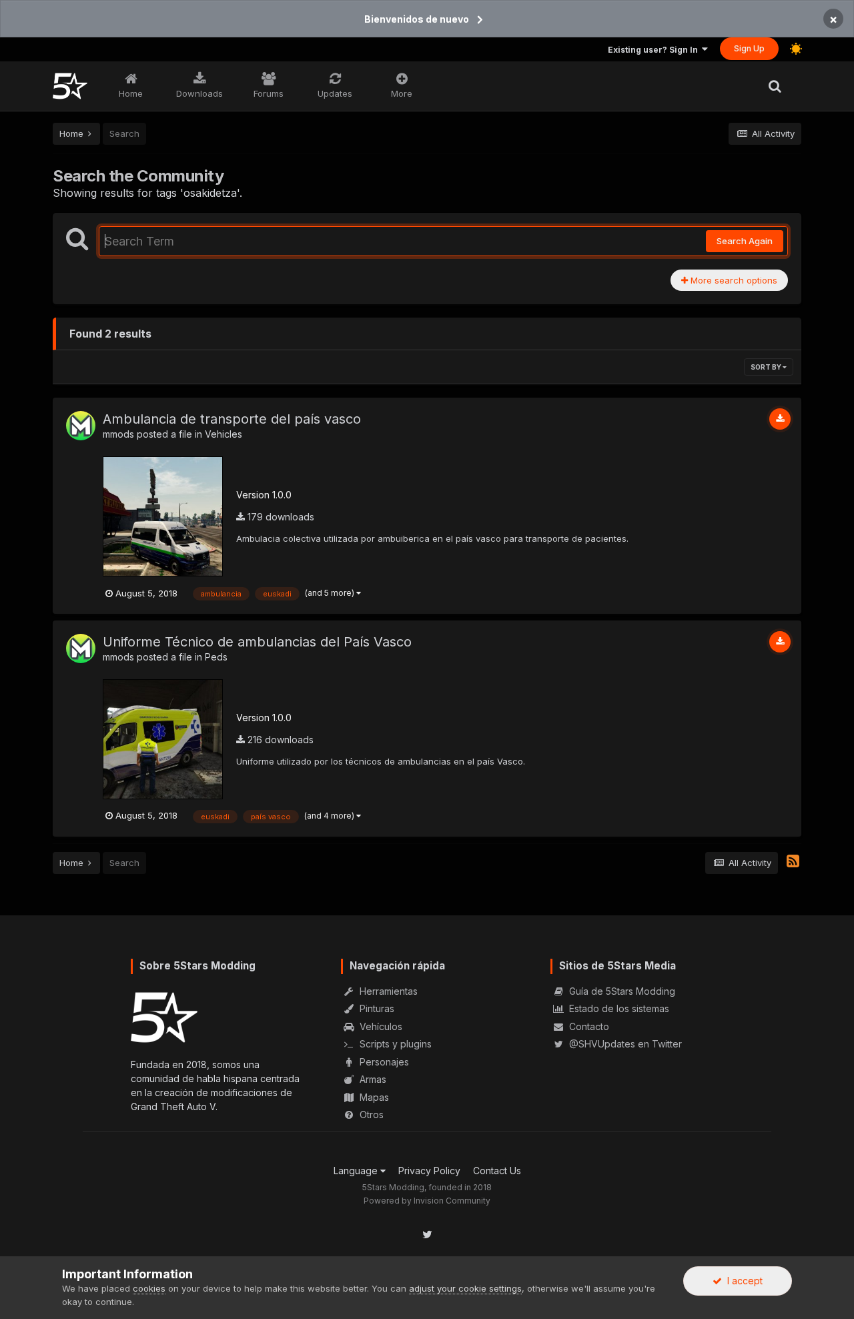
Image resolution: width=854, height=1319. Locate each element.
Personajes (383, 1061)
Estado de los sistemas (617, 1008)
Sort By (767, 367)
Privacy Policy (429, 1170)
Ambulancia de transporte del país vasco (232, 419)
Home (131, 93)
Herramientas (387, 991)
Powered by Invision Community (427, 1201)
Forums (269, 93)
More (401, 93)
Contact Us (497, 1170)
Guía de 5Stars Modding (620, 991)
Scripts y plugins (394, 1043)
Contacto (587, 1026)
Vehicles (223, 434)
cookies (149, 1288)
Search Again (745, 241)
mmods (118, 434)
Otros (370, 1114)
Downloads (199, 93)
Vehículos (379, 1026)
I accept (742, 1280)
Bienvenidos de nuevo (416, 19)
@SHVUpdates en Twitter (624, 1043)
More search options (732, 280)
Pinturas (375, 1008)
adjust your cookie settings (465, 1288)
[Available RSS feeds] (793, 861)
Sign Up (749, 48)
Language (357, 1170)
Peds (216, 657)
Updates (335, 93)
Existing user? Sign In (655, 50)
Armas (371, 1079)
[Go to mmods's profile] (80, 425)
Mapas (373, 1097)
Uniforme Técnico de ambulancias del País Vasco (257, 642)
